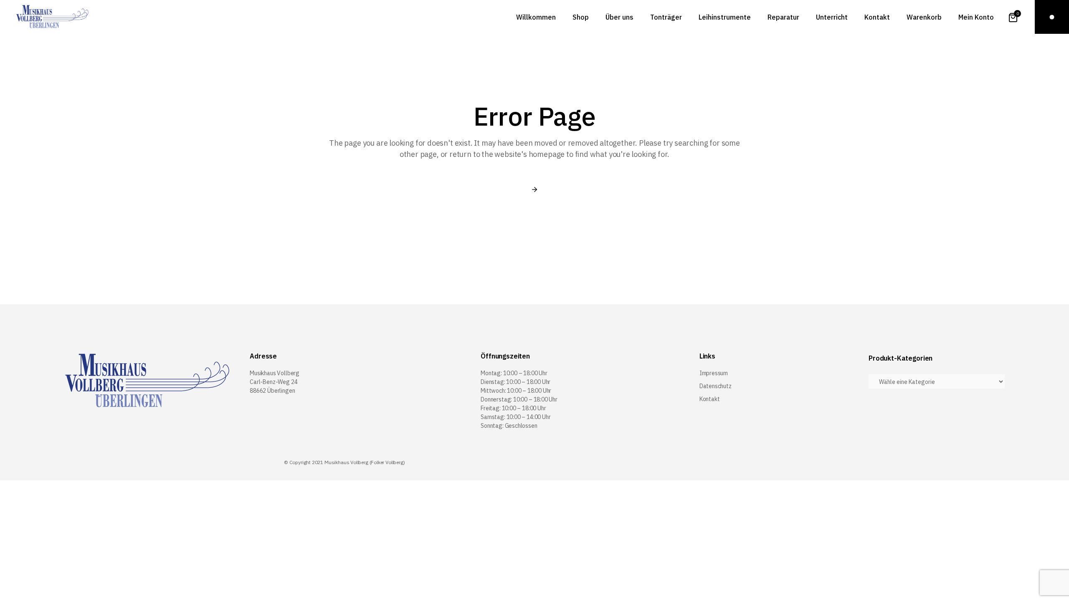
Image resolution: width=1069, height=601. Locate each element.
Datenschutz (715, 386)
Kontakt (709, 399)
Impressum (713, 373)
